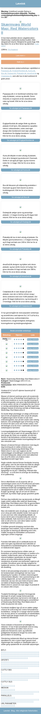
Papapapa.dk (6, 71)
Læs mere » (20, 55)
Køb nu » (20, 62)
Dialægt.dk (11, 73)
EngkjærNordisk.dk (19, 71)
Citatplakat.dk (6, 76)
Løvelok (20, 3)
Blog (13, 711)
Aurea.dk (31, 71)
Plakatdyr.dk (21, 73)
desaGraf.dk (32, 73)
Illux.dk (4, 73)
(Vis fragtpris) (13, 50)
